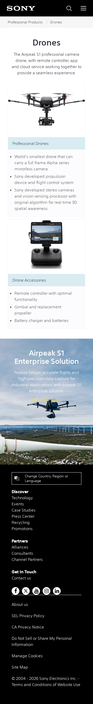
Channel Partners (27, 559)
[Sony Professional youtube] (36, 591)
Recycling (21, 522)
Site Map (20, 667)
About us (20, 604)
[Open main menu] (83, 8)
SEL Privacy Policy (28, 615)
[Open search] (69, 8)
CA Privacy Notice (28, 626)
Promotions (22, 528)
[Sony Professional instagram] (46, 591)
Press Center (23, 516)
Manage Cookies (27, 655)
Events (18, 503)
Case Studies (23, 510)
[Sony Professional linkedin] (57, 591)
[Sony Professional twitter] (26, 591)
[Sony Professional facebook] (15, 591)
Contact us (21, 577)
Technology (22, 497)
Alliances (20, 547)
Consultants (22, 553)
